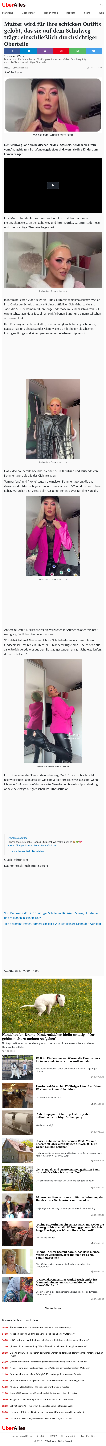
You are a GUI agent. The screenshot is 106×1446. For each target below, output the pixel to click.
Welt (101, 13)
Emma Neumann (20, 68)
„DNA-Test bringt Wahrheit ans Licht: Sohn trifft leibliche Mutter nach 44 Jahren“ (49, 1340)
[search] (101, 4)
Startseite (7, 13)
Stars (87, 13)
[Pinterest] (61, 51)
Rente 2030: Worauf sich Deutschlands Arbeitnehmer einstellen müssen (44, 1393)
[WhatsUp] (77, 51)
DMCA (53, 1436)
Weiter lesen (53, 1308)
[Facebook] (12, 51)
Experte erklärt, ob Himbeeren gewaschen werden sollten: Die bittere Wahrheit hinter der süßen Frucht (56, 1354)
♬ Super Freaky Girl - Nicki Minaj (26, 851)
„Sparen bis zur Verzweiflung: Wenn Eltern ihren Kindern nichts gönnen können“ (48, 1346)
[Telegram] (28, 51)
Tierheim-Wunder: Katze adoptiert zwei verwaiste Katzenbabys (40, 1327)
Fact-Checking (88, 1436)
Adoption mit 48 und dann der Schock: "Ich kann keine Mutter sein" (42, 1334)
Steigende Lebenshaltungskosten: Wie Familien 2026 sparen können (42, 1399)
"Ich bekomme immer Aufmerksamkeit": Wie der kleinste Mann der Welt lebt (52, 923)
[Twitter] (94, 51)
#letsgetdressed (24, 845)
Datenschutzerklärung (21, 1436)
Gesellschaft (28, 13)
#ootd (37, 845)
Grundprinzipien (69, 1436)
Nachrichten (51, 13)
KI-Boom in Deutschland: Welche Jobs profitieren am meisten (39, 1387)
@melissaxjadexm (17, 838)
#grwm (11, 845)
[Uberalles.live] (14, 5)
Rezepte (70, 13)
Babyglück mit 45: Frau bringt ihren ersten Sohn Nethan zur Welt (41, 1406)
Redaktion (41, 1436)
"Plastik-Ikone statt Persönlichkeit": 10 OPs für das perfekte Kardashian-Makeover (50, 1368)
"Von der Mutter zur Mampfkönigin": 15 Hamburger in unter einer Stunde (45, 1374)
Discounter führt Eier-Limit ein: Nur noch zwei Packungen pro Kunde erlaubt (47, 1412)
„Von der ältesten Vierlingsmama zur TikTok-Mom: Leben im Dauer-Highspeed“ (47, 1380)
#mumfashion (48, 845)
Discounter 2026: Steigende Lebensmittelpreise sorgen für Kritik (41, 1418)
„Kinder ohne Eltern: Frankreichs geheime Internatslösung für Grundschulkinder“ (49, 1362)
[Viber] (45, 51)
